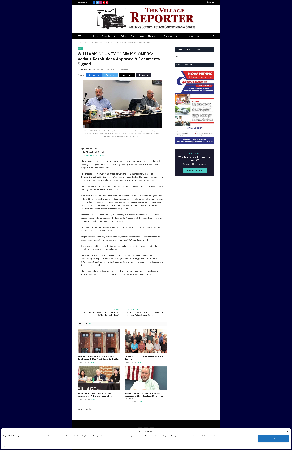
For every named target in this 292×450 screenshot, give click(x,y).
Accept (273, 439)
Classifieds (180, 36)
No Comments (111, 69)
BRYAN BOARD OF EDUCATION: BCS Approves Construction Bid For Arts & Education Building (99, 357)
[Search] (213, 36)
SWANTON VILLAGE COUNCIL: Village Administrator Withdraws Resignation (95, 394)
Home (95, 36)
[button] (287, 431)
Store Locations (137, 36)
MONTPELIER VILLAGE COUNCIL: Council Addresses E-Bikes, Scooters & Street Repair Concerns (145, 396)
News (80, 48)
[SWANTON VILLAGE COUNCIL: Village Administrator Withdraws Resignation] (99, 378)
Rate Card (168, 36)
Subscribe (106, 36)
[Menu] (79, 36)
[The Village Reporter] (146, 19)
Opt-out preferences (10, 446)
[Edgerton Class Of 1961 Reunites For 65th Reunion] (146, 341)
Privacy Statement (24, 446)
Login (177, 56)
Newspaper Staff (85, 69)
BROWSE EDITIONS (194, 170)
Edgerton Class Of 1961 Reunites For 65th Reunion (144, 357)
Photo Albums (154, 36)
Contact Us (194, 36)
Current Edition (120, 36)
